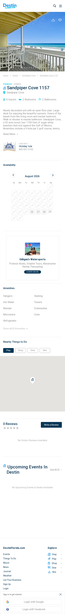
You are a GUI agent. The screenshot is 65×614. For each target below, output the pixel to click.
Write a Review (51, 425)
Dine (33, 350)
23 (56, 68)
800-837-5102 (26, 149)
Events (6, 554)
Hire (45, 350)
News (6, 567)
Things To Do (9, 558)
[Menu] (60, 6)
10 (27, 68)
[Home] (9, 6)
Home (5, 75)
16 (40, 68)
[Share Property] (53, 20)
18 (45, 68)
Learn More (32, 272)
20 (49, 68)
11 (29, 68)
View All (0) (55, 469)
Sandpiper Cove (29, 75)
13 (34, 68)
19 (47, 68)
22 (54, 68)
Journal (7, 571)
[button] (50, 187)
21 (51, 68)
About (6, 563)
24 (58, 68)
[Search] (54, 5)
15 (38, 68)
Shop (20, 350)
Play (8, 350)
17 (42, 68)
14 (36, 68)
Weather (7, 575)
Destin (15, 75)
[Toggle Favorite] (60, 20)
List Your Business (12, 580)
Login (6, 588)
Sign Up (7, 584)
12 (31, 68)
